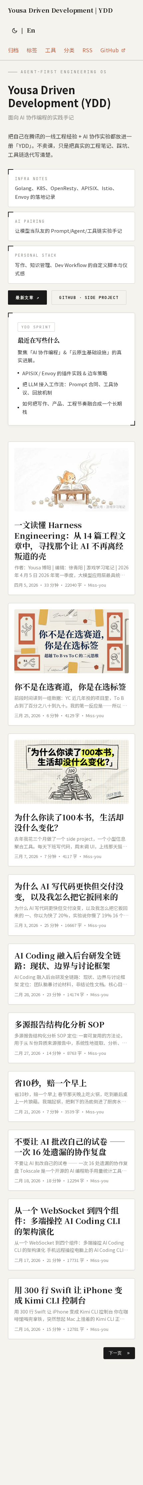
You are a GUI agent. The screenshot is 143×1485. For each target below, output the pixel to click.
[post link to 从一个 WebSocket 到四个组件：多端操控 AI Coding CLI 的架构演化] (71, 1234)
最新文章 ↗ (27, 297)
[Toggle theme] (15, 30)
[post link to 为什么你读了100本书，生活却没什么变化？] (71, 800)
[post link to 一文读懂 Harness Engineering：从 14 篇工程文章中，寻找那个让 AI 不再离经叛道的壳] (71, 518)
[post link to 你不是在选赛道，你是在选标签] (71, 664)
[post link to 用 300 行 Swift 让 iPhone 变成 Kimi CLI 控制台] (71, 1309)
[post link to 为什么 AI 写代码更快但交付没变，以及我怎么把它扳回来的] (71, 905)
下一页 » (119, 1353)
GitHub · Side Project (89, 297)
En (31, 30)
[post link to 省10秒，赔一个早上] (71, 1096)
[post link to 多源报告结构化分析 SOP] (71, 1038)
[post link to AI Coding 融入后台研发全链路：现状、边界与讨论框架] (71, 974)
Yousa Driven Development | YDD (60, 10)
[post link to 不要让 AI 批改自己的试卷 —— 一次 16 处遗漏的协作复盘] (71, 1160)
